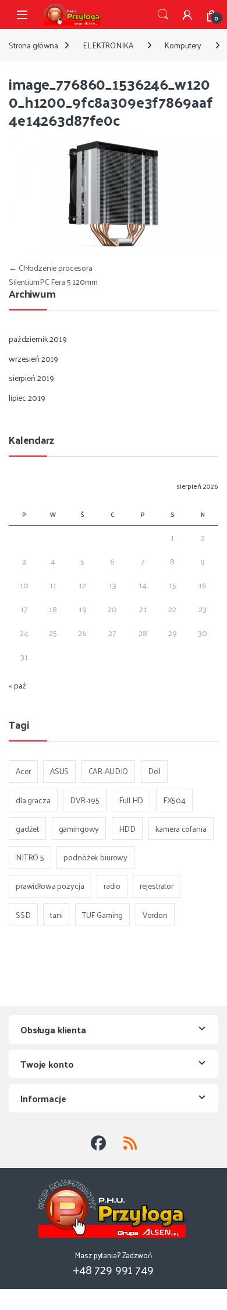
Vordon (155, 915)
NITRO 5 (30, 857)
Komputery (183, 45)
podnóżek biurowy (95, 857)
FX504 (174, 800)
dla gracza (33, 800)
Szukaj (163, 14)
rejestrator (156, 885)
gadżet (27, 828)
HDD (127, 828)
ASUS (59, 771)
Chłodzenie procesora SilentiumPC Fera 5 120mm (53, 274)
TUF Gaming (102, 915)
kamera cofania (181, 828)
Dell (154, 771)
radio (112, 885)
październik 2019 (38, 338)
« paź (17, 685)
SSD (23, 915)
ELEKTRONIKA (108, 45)
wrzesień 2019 (33, 358)
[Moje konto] (187, 14)
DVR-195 (85, 800)
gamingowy (79, 828)
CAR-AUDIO (108, 771)
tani (56, 915)
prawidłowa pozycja (50, 885)
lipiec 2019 (27, 397)
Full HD (131, 800)
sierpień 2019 (31, 377)
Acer (23, 771)
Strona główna (33, 45)
